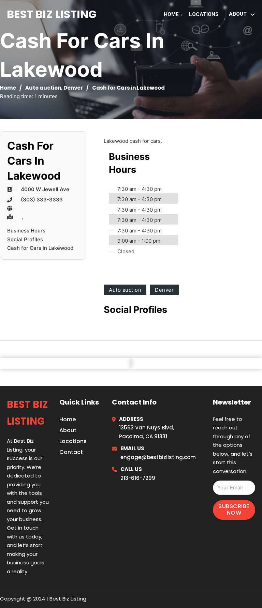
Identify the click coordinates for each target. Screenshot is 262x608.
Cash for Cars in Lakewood (40, 248)
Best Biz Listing (52, 14)
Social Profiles (25, 239)
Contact (71, 452)
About (67, 430)
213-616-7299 (137, 478)
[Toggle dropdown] (252, 14)
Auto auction (43, 87)
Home (171, 14)
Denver (73, 87)
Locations (204, 14)
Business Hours (26, 230)
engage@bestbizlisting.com (158, 457)
